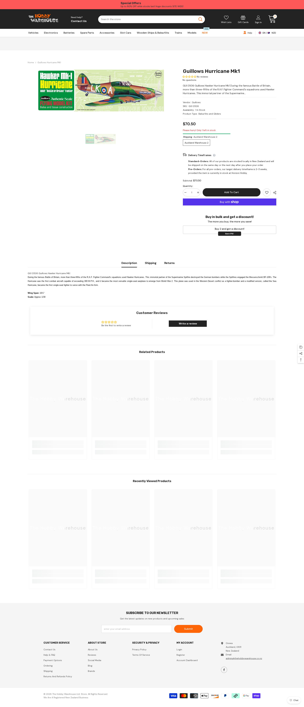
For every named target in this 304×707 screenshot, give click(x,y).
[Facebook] (224, 670)
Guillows (196, 102)
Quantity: (188, 186)
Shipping (150, 263)
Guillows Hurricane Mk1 (211, 71)
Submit (188, 628)
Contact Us (79, 21)
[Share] (273, 192)
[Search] (151, 19)
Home (31, 62)
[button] (189, 76)
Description (129, 263)
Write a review (188, 323)
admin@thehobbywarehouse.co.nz (244, 658)
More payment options (229, 207)
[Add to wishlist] (267, 192)
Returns (169, 263)
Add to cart (230, 192)
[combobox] (147, 19)
